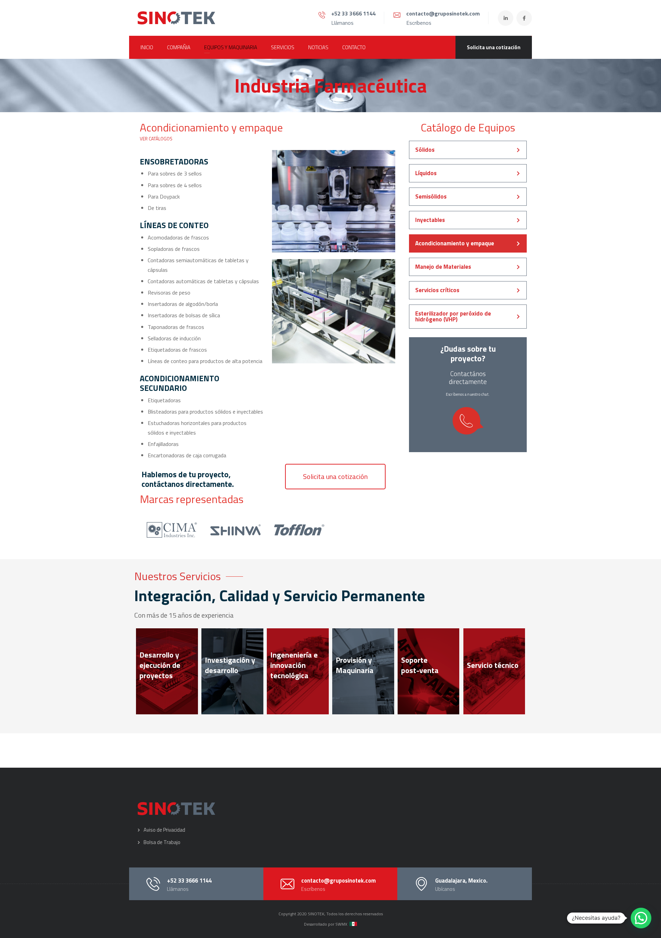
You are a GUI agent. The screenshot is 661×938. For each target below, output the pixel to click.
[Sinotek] (176, 17)
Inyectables (430, 219)
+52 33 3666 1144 (353, 13)
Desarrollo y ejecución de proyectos (159, 665)
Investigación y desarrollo (230, 665)
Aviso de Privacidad (164, 830)
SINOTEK (316, 913)
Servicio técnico (492, 665)
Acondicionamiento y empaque (454, 243)
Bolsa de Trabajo (162, 842)
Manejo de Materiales (443, 266)
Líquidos (426, 173)
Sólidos (424, 149)
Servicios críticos (437, 290)
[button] (335, 476)
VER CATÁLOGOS (156, 138)
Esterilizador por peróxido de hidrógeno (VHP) (453, 316)
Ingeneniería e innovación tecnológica (294, 665)
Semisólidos (431, 196)
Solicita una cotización (494, 47)
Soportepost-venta (420, 665)
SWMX (341, 924)
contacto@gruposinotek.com (443, 13)
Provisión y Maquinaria (355, 665)
